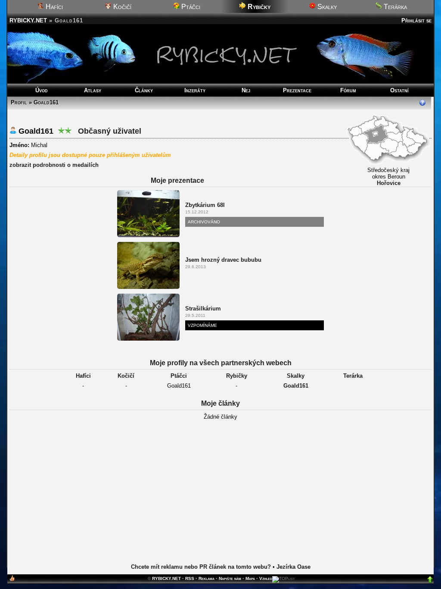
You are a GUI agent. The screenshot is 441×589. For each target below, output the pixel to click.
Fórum (348, 90)
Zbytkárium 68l (205, 205)
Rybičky (236, 376)
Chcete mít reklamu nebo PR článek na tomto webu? (201, 567)
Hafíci (53, 6)
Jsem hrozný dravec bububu (223, 260)
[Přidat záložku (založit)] (12, 580)
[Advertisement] (220, 492)
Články (144, 90)
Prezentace (297, 90)
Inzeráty (194, 90)
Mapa (250, 578)
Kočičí (121, 6)
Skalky (326, 6)
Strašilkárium (203, 308)
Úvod (41, 90)
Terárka (394, 6)
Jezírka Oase (293, 567)
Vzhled (265, 578)
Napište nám (230, 578)
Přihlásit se (416, 20)
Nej (246, 90)
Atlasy (92, 90)
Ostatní (399, 90)
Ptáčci (190, 6)
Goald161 (295, 385)
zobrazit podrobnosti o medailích (54, 165)
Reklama (206, 578)
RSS (189, 578)
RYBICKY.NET (28, 20)
